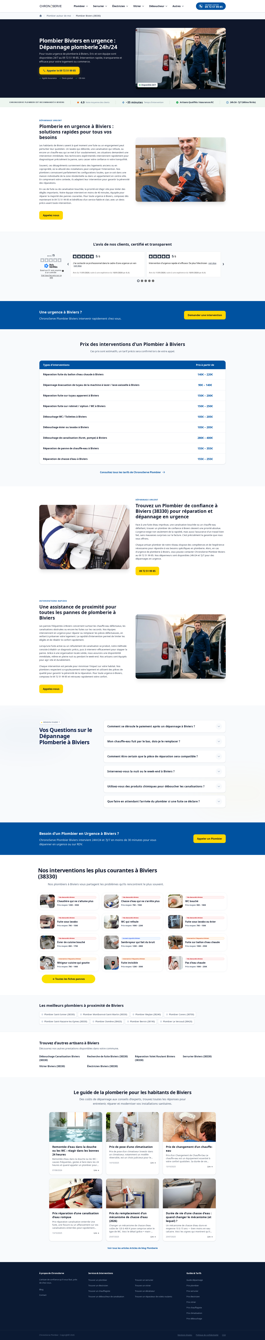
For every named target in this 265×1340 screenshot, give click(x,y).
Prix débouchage (194, 1318)
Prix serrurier (192, 1291)
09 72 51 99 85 (147, 571)
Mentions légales (185, 1335)
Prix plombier (192, 1285)
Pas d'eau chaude (195, 962)
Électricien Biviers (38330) (102, 1066)
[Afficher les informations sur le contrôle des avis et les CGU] (63, 271)
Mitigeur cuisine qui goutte (73, 962)
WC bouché (191, 901)
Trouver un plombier (97, 1280)
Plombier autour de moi (59, 15)
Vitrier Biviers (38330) (52, 1066)
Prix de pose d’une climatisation (131, 1147)
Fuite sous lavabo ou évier (200, 921)
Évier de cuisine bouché (71, 942)
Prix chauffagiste (194, 1307)
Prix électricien (193, 1296)
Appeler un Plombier (209, 838)
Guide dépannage (194, 1280)
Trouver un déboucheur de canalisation (106, 1296)
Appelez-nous (51, 689)
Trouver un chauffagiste (99, 1291)
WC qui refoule (129, 921)
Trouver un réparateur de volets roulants (153, 1296)
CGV (224, 1335)
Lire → (96, 1170)
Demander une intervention (205, 315)
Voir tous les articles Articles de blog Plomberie (133, 1248)
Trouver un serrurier (144, 1280)
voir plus (78, 266)
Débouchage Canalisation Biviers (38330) (59, 1058)
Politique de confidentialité (207, 1335)
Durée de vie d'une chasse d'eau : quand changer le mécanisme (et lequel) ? (189, 1217)
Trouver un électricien (98, 1285)
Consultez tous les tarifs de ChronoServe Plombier (130, 472)
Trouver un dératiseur (145, 1291)
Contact (42, 1295)
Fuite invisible (129, 962)
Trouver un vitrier (143, 1285)
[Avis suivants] (223, 264)
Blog (41, 1289)
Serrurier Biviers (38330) (197, 1056)
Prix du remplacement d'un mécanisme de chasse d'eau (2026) (128, 1217)
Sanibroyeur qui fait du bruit (138, 942)
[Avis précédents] (68, 264)
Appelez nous (51, 215)
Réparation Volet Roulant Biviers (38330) (155, 1058)
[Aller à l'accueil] (50, 6)
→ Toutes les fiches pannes (68, 979)
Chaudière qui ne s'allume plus (75, 901)
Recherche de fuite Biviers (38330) (107, 1056)
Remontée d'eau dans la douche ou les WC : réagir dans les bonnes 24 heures (75, 1150)
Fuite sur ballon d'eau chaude (202, 942)
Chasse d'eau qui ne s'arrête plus (140, 901)
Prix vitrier (191, 1302)
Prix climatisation (194, 1313)
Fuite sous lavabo (67, 921)
